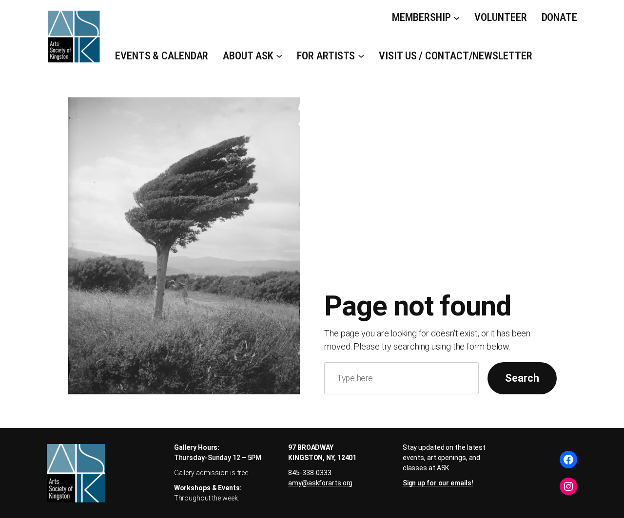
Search (522, 378)
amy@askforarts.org (320, 483)
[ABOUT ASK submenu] (279, 56)
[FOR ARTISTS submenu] (361, 56)
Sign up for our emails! (438, 483)
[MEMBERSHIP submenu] (456, 17)
